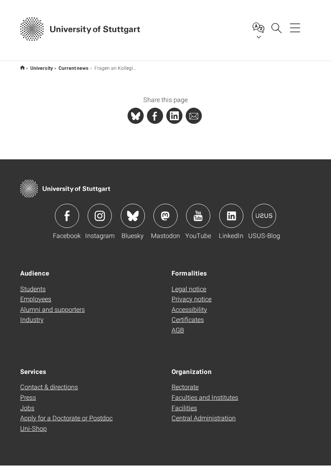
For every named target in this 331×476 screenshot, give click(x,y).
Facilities (184, 407)
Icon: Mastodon (165, 216)
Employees (35, 298)
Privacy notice (192, 298)
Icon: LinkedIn (231, 216)
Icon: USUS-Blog (264, 216)
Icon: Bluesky (133, 216)
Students (33, 288)
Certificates (188, 319)
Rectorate (185, 386)
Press (28, 397)
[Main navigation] (295, 27)
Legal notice (189, 288)
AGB (178, 330)
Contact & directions (49, 386)
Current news (74, 68)
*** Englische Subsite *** (22, 67)
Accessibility (189, 309)
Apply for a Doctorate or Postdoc (66, 417)
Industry (32, 319)
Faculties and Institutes (205, 397)
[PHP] (155, 116)
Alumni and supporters (52, 309)
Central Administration (204, 417)
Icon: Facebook (67, 216)
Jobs (27, 407)
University (41, 68)
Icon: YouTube (198, 216)
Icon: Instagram (100, 216)
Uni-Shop (33, 428)
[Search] (276, 27)
